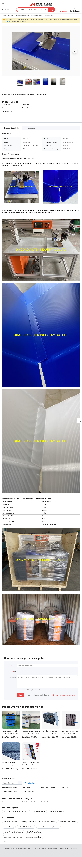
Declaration (63, 848)
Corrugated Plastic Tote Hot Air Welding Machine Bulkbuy (23, 837)
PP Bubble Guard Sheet (10, 791)
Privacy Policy (73, 848)
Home (4, 15)
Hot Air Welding (9, 827)
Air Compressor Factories (46, 822)
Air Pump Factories (27, 822)
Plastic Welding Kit (56, 811)
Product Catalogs (32, 783)
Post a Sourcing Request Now (64, 695)
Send (20, 695)
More (4, 841)
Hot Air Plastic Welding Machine (48, 827)
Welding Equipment (37, 15)
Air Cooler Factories (10, 822)
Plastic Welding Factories (68, 822)
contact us (9, 21)
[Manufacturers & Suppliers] (41, 4)
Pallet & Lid (64, 787)
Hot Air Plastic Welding (25, 827)
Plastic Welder (49, 15)
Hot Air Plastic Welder (38, 811)
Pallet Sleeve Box (27, 787)
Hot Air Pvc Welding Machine (13, 832)
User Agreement (53, 848)
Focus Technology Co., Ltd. (27, 848)
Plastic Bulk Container (48, 787)
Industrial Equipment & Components (18, 15)
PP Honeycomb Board (9, 787)
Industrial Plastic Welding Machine (15, 811)
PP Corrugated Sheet (28, 791)
